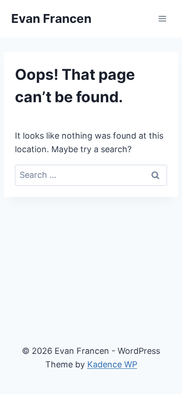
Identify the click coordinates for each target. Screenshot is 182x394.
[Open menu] (162, 18)
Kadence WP (112, 364)
